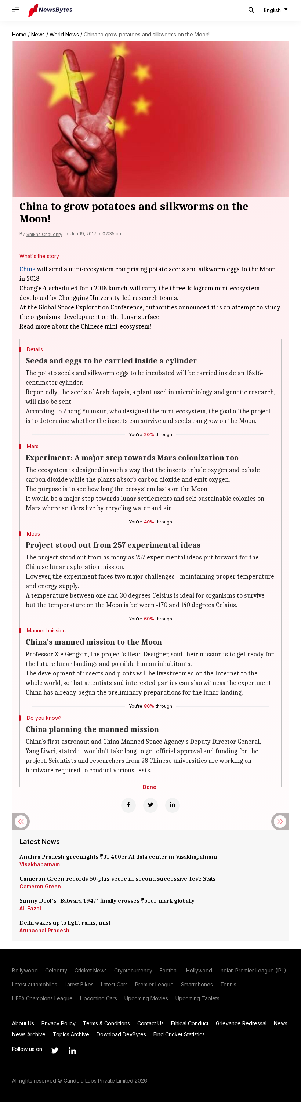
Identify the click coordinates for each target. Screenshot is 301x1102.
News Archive (29, 1034)
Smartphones (197, 984)
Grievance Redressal (241, 1023)
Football (169, 970)
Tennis (228, 984)
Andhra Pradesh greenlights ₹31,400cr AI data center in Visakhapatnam (118, 856)
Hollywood (199, 970)
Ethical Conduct (189, 1023)
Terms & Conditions (106, 1023)
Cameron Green (40, 886)
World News (64, 34)
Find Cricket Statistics (179, 1034)
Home (19, 34)
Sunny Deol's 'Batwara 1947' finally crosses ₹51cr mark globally (107, 901)
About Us (23, 1023)
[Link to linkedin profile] (72, 1050)
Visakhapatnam (39, 864)
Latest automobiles (34, 984)
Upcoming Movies (146, 998)
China (27, 269)
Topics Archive (71, 1034)
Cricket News (91, 970)
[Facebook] (128, 805)
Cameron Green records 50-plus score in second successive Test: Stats (117, 878)
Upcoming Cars (98, 998)
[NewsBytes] (50, 10)
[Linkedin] (172, 805)
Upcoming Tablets (197, 998)
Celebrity (56, 970)
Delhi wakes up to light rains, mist (64, 923)
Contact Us (150, 1023)
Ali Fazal (30, 908)
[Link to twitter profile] (55, 1050)
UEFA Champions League (42, 998)
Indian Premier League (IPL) (253, 970)
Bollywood (25, 970)
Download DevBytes (121, 1034)
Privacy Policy (58, 1023)
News (38, 34)
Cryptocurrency (133, 970)
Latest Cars (114, 984)
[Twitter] (150, 805)
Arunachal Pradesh (44, 930)
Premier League (154, 984)
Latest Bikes (79, 984)
